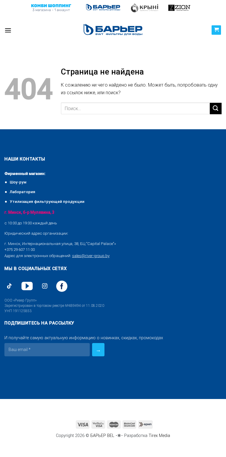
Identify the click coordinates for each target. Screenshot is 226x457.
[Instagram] (45, 286)
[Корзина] (216, 30)
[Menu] (7, 30)
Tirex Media (159, 435)
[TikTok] (9, 286)
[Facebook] (61, 286)
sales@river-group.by (90, 255)
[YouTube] (27, 286)
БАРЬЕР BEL (102, 435)
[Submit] (216, 108)
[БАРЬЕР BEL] (113, 30)
